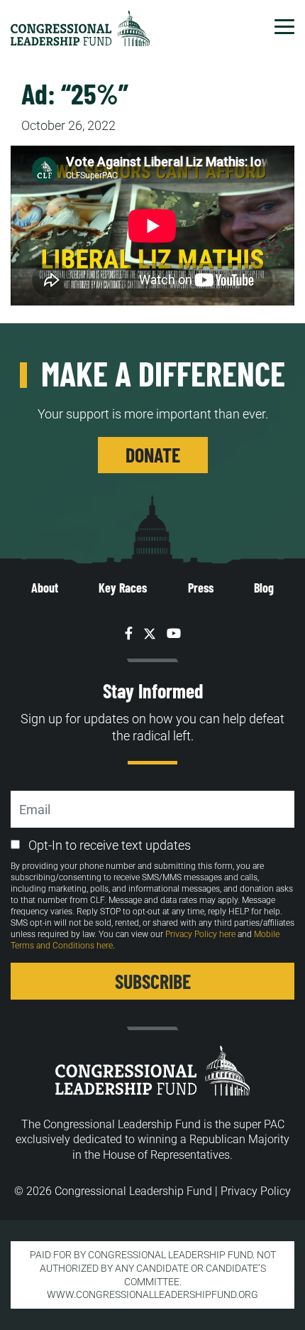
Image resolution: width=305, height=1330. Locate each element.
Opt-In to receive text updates (109, 845)
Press (201, 587)
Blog (264, 587)
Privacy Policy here (200, 934)
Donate (153, 455)
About (44, 587)
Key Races (123, 587)
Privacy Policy (256, 1191)
